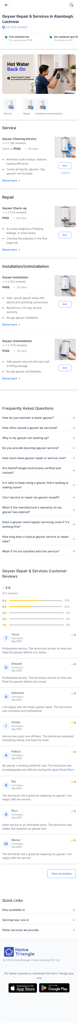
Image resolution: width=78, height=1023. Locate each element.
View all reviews (61, 873)
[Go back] (6, 5)
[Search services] (71, 5)
